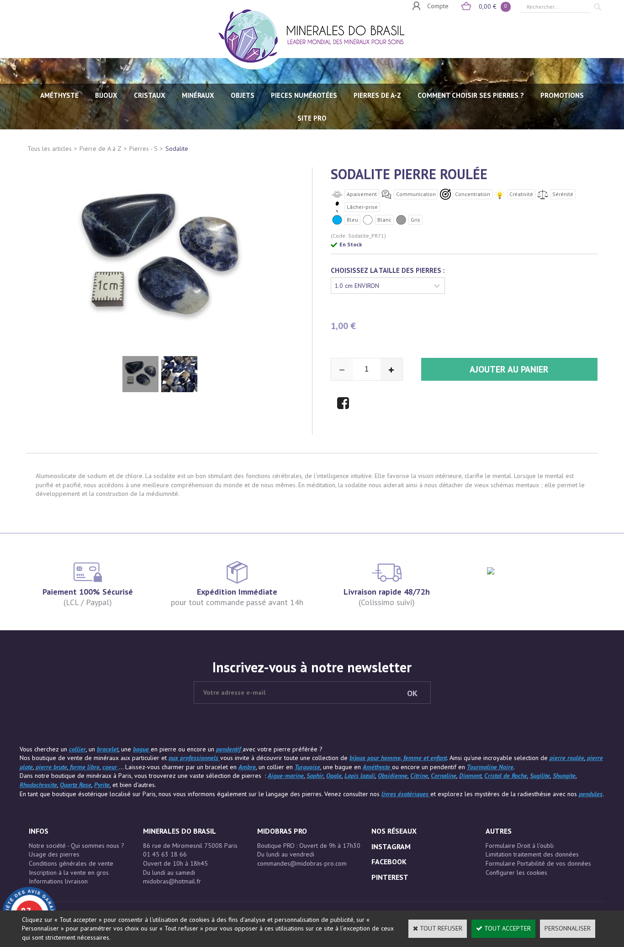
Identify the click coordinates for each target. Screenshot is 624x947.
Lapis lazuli (359, 775)
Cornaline (443, 775)
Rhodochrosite (38, 785)
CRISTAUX (149, 95)
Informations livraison (58, 881)
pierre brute (51, 767)
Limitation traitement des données (532, 854)
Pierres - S (143, 148)
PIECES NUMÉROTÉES (304, 95)
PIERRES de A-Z (377, 95)
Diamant (470, 775)
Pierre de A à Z (100, 148)
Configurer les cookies (516, 872)
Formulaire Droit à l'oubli (520, 845)
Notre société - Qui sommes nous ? (76, 845)
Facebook (389, 861)
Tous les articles (49, 148)
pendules (591, 794)
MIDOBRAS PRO (282, 830)
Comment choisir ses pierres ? (471, 95)
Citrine (419, 775)
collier (77, 749)
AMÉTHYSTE (59, 95)
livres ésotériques (405, 794)
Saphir (315, 775)
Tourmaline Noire (490, 767)
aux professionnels (194, 758)
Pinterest (389, 877)
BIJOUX (106, 95)
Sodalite (176, 148)
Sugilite (540, 775)
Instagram (391, 846)
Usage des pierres (54, 854)
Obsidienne (392, 775)
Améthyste (377, 767)
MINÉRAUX (198, 95)
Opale (334, 775)
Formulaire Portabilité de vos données (538, 863)
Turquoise (307, 767)
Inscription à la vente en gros (69, 872)
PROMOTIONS (562, 95)
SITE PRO (312, 118)
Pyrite (102, 785)
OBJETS (242, 95)
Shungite (564, 775)
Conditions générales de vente (71, 863)
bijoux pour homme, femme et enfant (398, 758)
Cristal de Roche (505, 775)
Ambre (247, 767)
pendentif (229, 749)
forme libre (85, 767)
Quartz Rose (75, 785)
